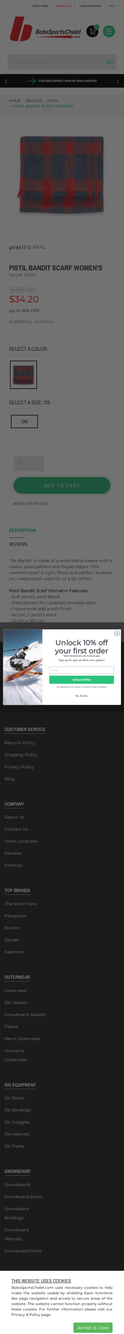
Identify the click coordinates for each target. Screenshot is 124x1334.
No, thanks (82, 695)
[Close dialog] (117, 633)
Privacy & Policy (25, 1314)
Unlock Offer (82, 679)
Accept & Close (93, 1327)
